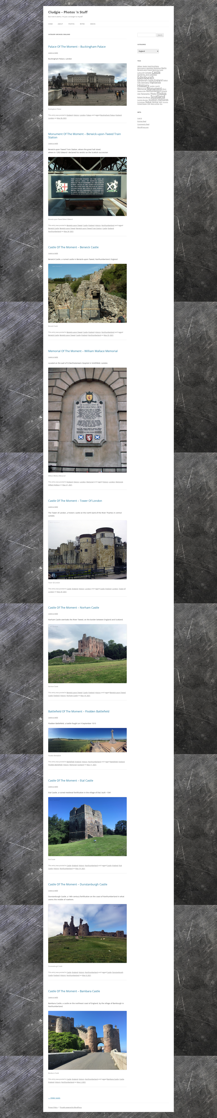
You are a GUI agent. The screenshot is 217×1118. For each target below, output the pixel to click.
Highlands (155, 82)
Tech (160, 102)
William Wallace (54, 485)
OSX (139, 94)
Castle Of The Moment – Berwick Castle (73, 247)
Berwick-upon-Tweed (74, 225)
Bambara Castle (113, 1079)
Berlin (164, 68)
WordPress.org (142, 127)
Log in (139, 118)
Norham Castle (72, 695)
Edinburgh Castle (145, 80)
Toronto (165, 102)
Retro (82, 24)
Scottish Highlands (158, 99)
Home (50, 24)
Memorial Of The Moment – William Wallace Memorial (83, 351)
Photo (153, 93)
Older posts (54, 1098)
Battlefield (70, 762)
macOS (157, 86)
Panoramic (145, 94)
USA (148, 104)
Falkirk (165, 80)
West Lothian (155, 104)
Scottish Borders (142, 100)
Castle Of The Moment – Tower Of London (75, 501)
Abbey (139, 66)
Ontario (164, 91)
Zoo (161, 104)
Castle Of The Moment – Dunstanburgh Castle (77, 884)
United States (142, 104)
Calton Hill (141, 73)
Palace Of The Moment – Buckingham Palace (77, 46)
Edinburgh (145, 77)
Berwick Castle (53, 228)
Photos (71, 24)
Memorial (90, 482)
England (70, 115)
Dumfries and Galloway (147, 74)
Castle (85, 225)
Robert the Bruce (143, 97)
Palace (88, 115)
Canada (148, 72)
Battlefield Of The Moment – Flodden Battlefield (78, 711)
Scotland (80, 765)
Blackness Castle (158, 70)
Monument (154, 88)
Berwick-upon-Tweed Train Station (89, 228)
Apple (145, 66)
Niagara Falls (141, 91)
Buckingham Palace (107, 115)
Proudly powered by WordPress (71, 1107)
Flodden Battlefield (55, 765)
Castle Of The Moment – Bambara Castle (74, 991)
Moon (164, 89)
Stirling (155, 102)
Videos (92, 24)
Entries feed (141, 121)
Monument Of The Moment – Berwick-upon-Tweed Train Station (84, 135)
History (76, 115)
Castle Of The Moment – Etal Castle (70, 780)
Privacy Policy (53, 1107)
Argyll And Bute (153, 66)
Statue (148, 101)
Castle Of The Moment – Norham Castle (73, 607)
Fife (139, 82)
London (83, 115)
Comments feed (143, 124)
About (60, 24)
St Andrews (141, 102)
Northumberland (107, 225)
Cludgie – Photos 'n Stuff (67, 12)
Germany (145, 82)
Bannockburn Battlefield (145, 68)
